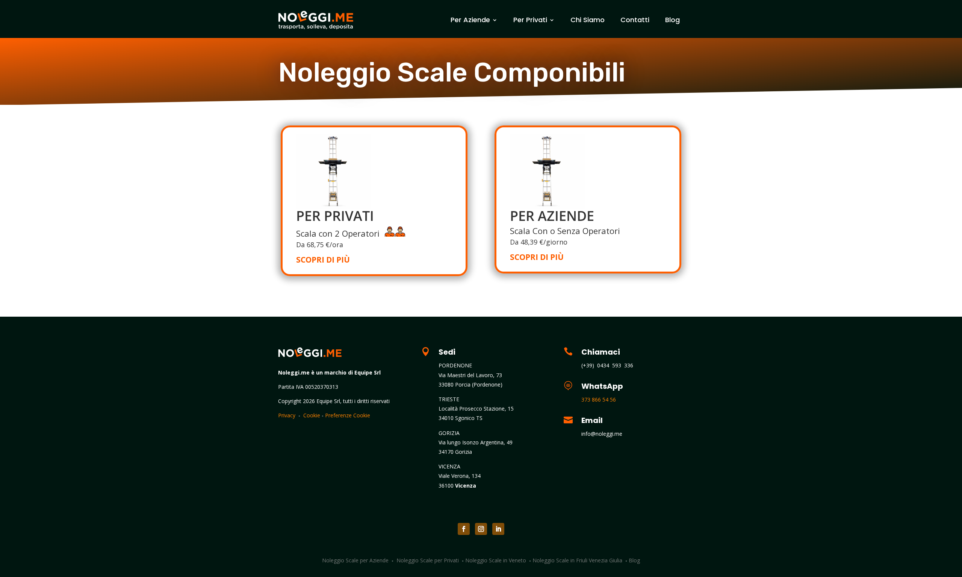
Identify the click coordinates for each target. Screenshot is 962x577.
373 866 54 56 (598, 399)
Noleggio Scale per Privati (427, 560)
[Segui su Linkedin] (498, 529)
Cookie (311, 415)
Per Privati (530, 19)
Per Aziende (470, 19)
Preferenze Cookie (347, 415)
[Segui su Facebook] (464, 529)
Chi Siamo (587, 19)
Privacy (286, 415)
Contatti (634, 19)
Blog (672, 19)
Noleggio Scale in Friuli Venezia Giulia (577, 560)
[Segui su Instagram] (481, 529)
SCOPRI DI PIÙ (323, 259)
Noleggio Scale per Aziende (355, 560)
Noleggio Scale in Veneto (495, 560)
